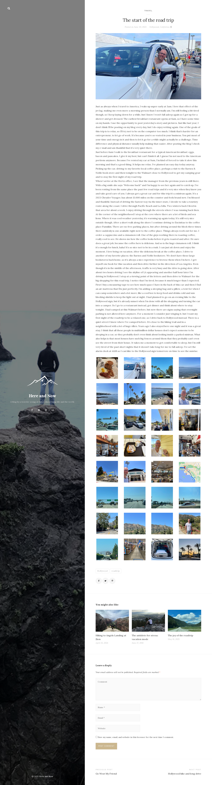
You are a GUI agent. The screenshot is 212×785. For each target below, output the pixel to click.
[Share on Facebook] (99, 581)
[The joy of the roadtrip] (184, 621)
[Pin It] (112, 581)
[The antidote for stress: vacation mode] (148, 621)
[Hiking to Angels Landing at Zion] (112, 621)
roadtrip (115, 571)
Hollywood (102, 571)
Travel (148, 11)
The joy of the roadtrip (180, 635)
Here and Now (42, 395)
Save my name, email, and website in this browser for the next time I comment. (136, 737)
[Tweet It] (105, 581)
